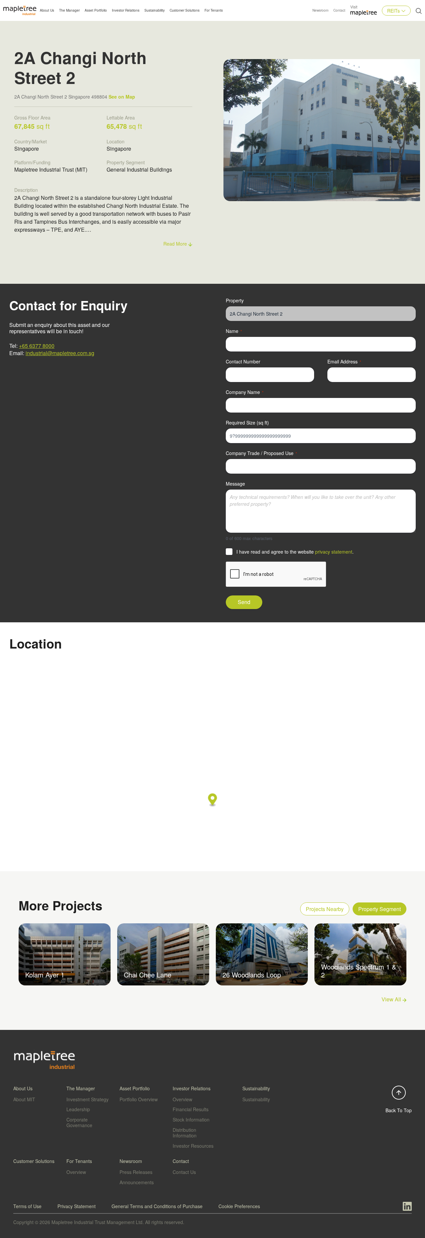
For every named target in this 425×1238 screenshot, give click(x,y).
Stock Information (191, 1119)
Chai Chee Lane (147, 974)
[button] (212, 800)
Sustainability (154, 10)
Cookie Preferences (239, 1206)
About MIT (24, 1099)
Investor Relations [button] (125, 10)
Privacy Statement (76, 1206)
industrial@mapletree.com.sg (60, 353)
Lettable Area (121, 117)
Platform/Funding (32, 162)
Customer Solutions (185, 10)
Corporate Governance (79, 1122)
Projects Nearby (325, 909)
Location (116, 141)
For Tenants (214, 10)
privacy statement (333, 551)
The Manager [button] (69, 10)
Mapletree (363, 15)
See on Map (122, 96)
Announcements (137, 1182)
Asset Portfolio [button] (96, 10)
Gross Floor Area (32, 117)
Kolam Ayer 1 (44, 974)
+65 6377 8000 (36, 345)
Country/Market (30, 141)
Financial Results (191, 1109)
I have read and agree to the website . (295, 551)
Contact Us (184, 1172)
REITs (393, 10)
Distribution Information (185, 1132)
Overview (182, 1099)
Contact (339, 10)
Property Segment (126, 162)
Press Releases (136, 1172)
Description (26, 190)
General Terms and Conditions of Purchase (157, 1206)
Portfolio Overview (139, 1099)
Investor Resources (193, 1145)
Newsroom (320, 10)
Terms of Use (27, 1206)
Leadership (78, 1109)
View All (392, 999)
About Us (47, 10)
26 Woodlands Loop (251, 974)
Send (244, 602)
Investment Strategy (87, 1099)
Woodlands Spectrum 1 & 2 (358, 970)
